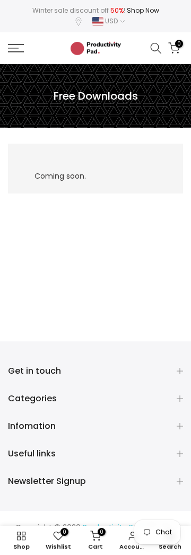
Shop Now (143, 10)
